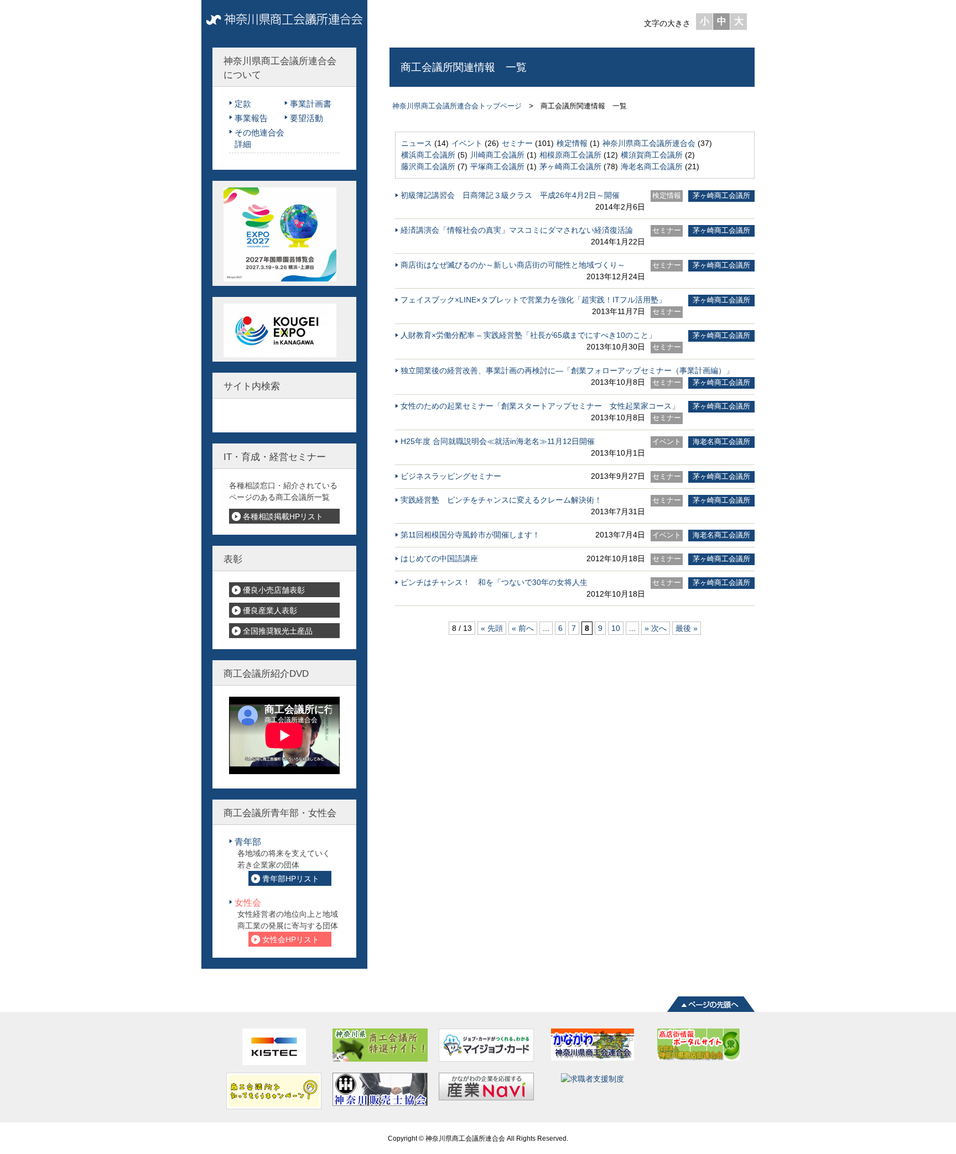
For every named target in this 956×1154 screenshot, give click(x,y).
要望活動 (306, 118)
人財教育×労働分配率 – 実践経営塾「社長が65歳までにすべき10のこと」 (528, 335)
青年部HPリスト (290, 878)
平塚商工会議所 (497, 166)
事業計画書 (310, 103)
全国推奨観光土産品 (278, 630)
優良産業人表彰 (270, 610)
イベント (466, 143)
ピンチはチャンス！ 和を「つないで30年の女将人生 (494, 582)
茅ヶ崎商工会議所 (570, 166)
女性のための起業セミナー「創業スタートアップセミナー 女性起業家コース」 (540, 405)
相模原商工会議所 (570, 154)
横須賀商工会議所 (652, 154)
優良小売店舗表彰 (274, 590)
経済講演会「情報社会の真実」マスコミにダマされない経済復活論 (517, 230)
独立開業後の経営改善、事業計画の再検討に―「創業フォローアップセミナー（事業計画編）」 (567, 370)
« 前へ (523, 628)
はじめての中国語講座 (439, 558)
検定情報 (572, 143)
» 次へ (656, 628)
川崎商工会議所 (497, 154)
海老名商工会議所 (652, 166)
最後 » (687, 628)
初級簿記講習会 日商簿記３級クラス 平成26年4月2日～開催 (510, 195)
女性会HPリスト (290, 939)
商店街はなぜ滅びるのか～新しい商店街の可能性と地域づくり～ (513, 264)
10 (615, 628)
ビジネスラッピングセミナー (451, 476)
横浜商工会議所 (428, 154)
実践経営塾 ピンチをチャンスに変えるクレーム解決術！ (501, 499)
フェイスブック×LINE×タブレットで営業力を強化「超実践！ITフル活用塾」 (533, 299)
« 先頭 (492, 628)
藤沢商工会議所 (428, 166)
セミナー (517, 143)
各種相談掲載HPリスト (283, 516)
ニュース (416, 143)
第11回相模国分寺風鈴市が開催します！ (470, 534)
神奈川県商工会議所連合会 (648, 143)
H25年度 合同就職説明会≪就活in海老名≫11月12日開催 (498, 441)
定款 (243, 103)
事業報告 (251, 118)
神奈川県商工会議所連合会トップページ (457, 106)
